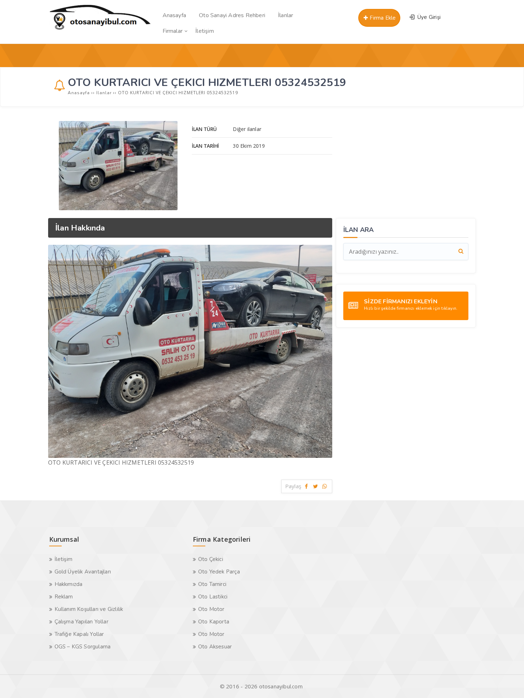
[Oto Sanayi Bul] (100, 29)
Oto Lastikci (212, 596)
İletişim (64, 559)
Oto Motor (211, 609)
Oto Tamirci (212, 584)
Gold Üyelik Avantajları (83, 571)
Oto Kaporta (213, 621)
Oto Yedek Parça (219, 571)
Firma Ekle (382, 17)
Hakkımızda (69, 584)
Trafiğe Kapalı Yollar (79, 634)
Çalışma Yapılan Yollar (81, 621)
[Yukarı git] (508, 682)
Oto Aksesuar (215, 646)
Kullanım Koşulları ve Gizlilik (89, 609)
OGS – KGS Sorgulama (83, 646)
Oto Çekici (210, 559)
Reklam (64, 596)
